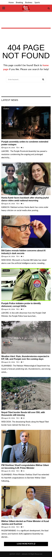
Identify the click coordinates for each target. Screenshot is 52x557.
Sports (37, 3)
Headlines (6, 108)
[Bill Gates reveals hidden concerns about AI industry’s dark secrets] (26, 231)
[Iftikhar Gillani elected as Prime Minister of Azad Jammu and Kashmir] (26, 502)
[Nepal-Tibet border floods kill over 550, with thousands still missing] (26, 393)
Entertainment (7, 165)
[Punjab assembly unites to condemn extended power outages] (26, 122)
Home (11, 3)
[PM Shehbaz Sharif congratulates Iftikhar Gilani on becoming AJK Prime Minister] (26, 446)
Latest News (9, 100)
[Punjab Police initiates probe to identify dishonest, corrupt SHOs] (26, 284)
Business (28, 3)
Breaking (19, 3)
